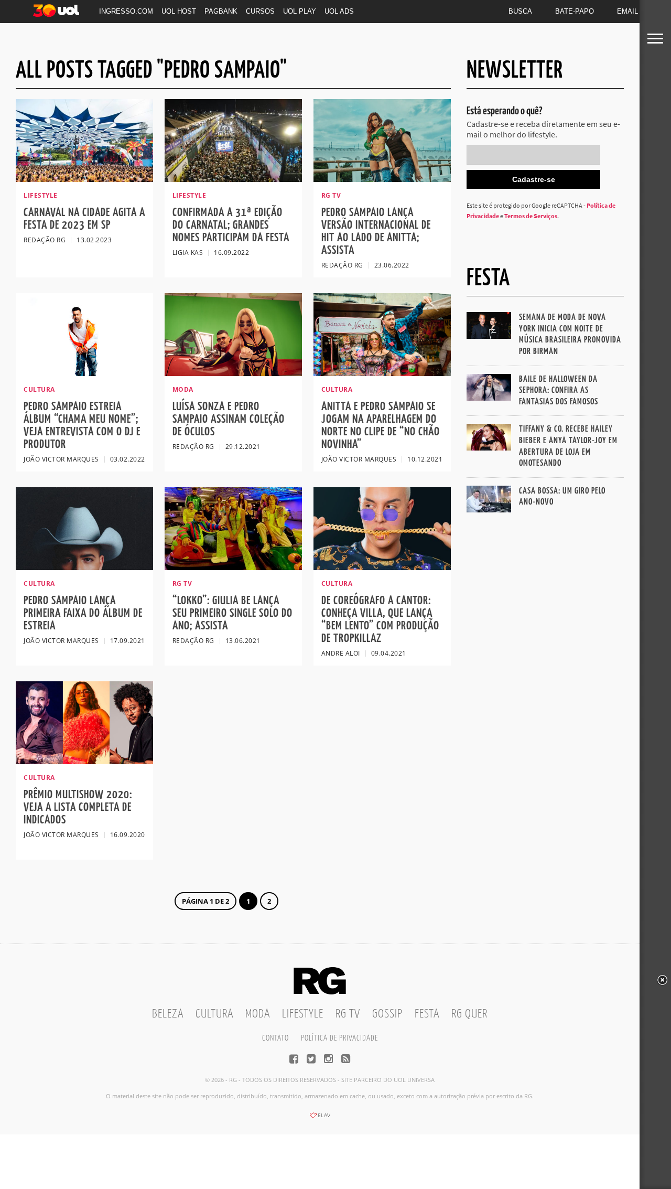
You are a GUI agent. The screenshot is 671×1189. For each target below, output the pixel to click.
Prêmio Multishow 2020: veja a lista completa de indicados (78, 807)
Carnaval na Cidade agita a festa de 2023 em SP (84, 219)
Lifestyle (302, 1014)
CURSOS (260, 11)
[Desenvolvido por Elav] (320, 1118)
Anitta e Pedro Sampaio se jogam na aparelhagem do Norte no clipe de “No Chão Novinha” (380, 426)
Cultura (214, 1014)
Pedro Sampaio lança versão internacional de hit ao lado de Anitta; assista (376, 231)
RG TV (348, 1014)
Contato (275, 1038)
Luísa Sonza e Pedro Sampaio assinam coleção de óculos (228, 419)
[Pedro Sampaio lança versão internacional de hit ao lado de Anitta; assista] (382, 179)
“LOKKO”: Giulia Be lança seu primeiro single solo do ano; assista (232, 613)
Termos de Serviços (530, 216)
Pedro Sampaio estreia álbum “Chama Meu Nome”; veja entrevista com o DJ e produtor (82, 426)
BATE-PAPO (574, 11)
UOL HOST (178, 11)
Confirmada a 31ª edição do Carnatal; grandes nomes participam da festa (230, 225)
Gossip (387, 1014)
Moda (257, 1014)
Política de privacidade (339, 1038)
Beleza (167, 1014)
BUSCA (520, 11)
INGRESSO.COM (126, 11)
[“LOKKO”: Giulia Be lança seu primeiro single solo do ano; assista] (233, 567)
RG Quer (469, 1014)
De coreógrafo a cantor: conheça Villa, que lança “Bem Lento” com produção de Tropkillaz (380, 620)
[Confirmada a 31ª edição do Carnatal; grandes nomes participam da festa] (233, 179)
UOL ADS (339, 11)
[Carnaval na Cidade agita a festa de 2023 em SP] (84, 179)
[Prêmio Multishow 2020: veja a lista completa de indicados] (84, 761)
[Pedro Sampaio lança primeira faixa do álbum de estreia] (84, 567)
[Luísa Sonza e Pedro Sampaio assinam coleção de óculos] (233, 373)
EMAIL (627, 11)
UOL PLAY (299, 11)
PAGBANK (220, 11)
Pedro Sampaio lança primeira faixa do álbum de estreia (83, 613)
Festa (427, 1014)
